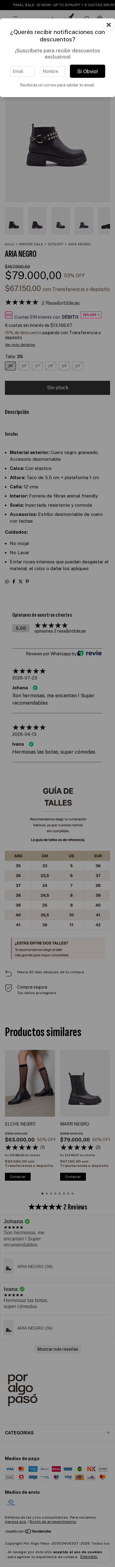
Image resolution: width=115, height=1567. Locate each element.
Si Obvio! (87, 71)
